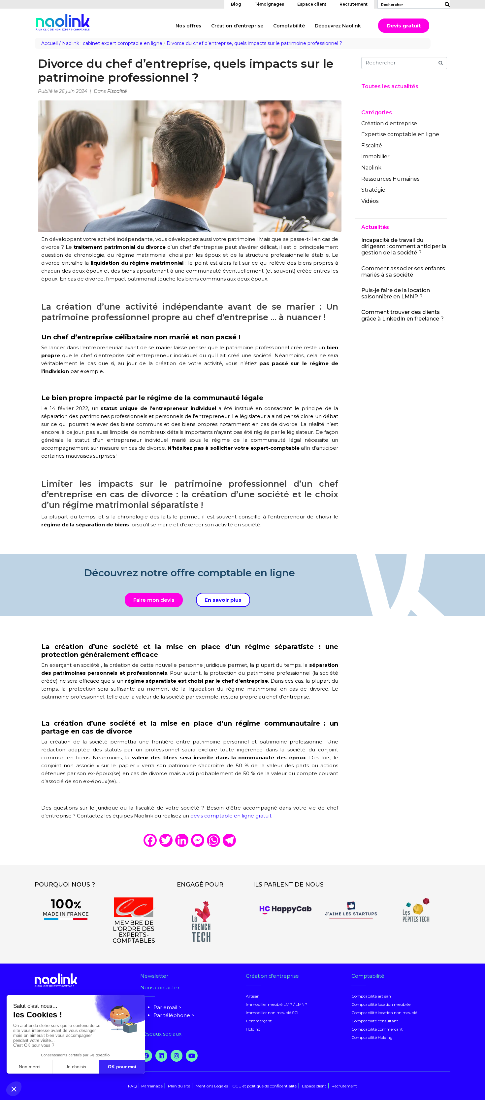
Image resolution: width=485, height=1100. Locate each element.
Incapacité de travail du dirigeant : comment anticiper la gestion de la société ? (403, 246)
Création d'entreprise (389, 123)
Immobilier (375, 156)
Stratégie (373, 190)
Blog (236, 4)
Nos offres (188, 26)
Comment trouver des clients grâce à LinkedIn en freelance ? (402, 315)
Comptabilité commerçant (377, 1029)
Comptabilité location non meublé (384, 1012)
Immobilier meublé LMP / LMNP (276, 1004)
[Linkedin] (161, 1056)
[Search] (445, 4)
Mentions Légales (212, 1085)
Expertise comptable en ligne (400, 134)
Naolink (371, 168)
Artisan (253, 996)
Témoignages (269, 4)
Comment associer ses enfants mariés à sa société (403, 271)
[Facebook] (146, 1056)
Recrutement (354, 4)
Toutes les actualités (389, 86)
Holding (253, 1029)
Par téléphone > (173, 1015)
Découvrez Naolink (338, 26)
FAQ (132, 1085)
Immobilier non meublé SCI (272, 1012)
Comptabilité (289, 26)
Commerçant (259, 1020)
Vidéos (369, 201)
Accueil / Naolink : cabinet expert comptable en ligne (101, 43)
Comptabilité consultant (374, 1020)
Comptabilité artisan (371, 996)
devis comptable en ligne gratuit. (231, 816)
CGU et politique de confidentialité (264, 1085)
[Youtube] (192, 1056)
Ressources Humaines (390, 179)
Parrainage (152, 1085)
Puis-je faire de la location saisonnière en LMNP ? (395, 293)
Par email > (167, 1007)
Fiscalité (117, 91)
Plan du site (178, 1085)
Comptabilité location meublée (380, 1004)
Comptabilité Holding (372, 1037)
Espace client (311, 4)
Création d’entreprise (237, 26)
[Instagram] (176, 1056)
